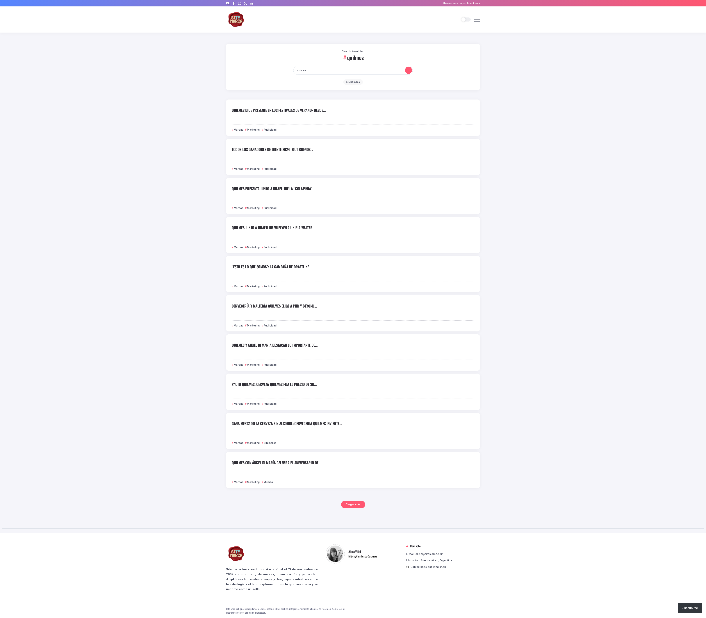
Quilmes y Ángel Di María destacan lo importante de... (275, 345)
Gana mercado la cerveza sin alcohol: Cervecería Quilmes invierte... (287, 423)
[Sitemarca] (236, 19)
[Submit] (408, 70)
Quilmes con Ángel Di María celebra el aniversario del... (277, 462)
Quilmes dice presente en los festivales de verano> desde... (279, 110)
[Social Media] (227, 3)
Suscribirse (690, 608)
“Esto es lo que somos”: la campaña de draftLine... (272, 266)
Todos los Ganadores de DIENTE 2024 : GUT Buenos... (272, 149)
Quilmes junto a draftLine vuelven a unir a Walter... (273, 227)
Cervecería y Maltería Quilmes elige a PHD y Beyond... (274, 306)
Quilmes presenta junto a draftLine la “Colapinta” (272, 188)
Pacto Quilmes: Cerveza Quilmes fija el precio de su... (274, 384)
